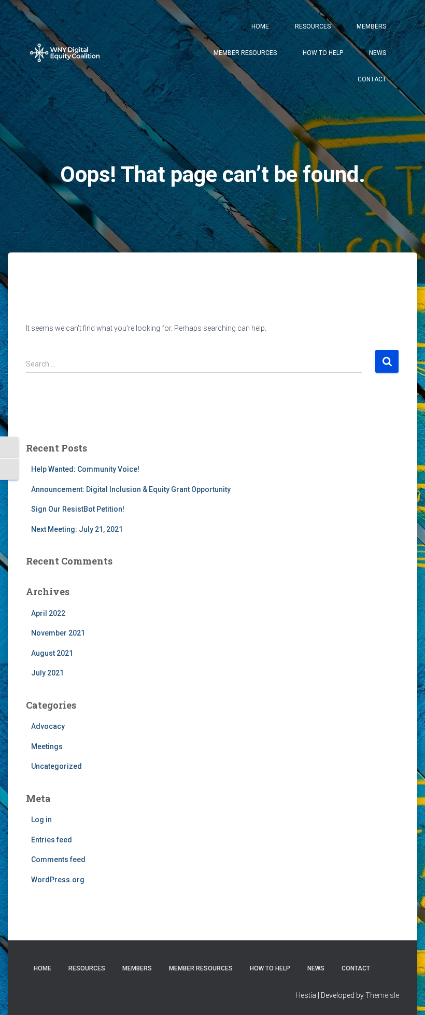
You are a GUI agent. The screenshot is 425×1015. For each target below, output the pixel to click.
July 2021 (47, 673)
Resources (313, 26)
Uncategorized (56, 766)
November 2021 (58, 633)
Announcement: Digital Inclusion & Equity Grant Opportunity (131, 489)
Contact (372, 79)
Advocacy (48, 726)
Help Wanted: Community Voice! (85, 469)
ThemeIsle (382, 995)
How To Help (323, 53)
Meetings (47, 746)
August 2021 (52, 653)
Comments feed (58, 859)
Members (371, 26)
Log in (41, 819)
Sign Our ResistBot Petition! (77, 509)
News (377, 53)
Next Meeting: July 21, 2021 (77, 529)
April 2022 (48, 613)
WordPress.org (57, 880)
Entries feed (51, 840)
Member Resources (245, 53)
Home (260, 26)
